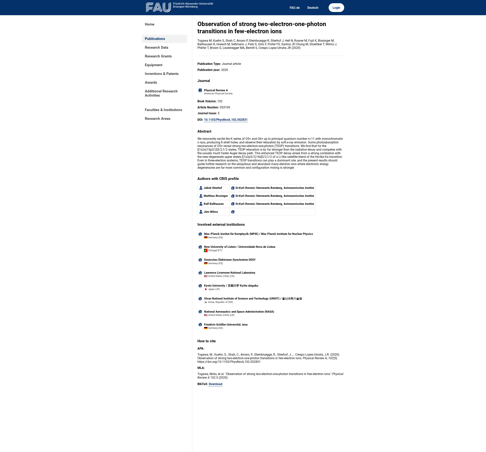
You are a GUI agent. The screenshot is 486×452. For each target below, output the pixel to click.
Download (215, 384)
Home (149, 24)
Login (336, 8)
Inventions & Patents (162, 74)
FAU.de (295, 8)
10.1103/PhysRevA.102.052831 (226, 120)
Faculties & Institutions (163, 110)
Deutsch (312, 8)
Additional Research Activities (161, 93)
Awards (151, 82)
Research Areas (157, 119)
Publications (155, 39)
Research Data (156, 47)
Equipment (153, 65)
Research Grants (158, 56)
